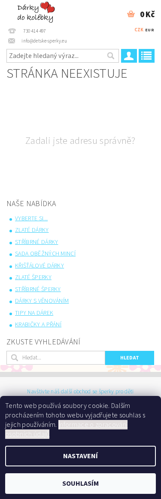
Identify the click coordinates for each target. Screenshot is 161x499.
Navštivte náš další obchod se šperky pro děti (80, 392)
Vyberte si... (31, 218)
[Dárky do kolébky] (37, 11)
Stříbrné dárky (36, 242)
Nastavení (80, 456)
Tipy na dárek (34, 313)
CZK (139, 30)
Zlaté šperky (33, 277)
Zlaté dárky (32, 230)
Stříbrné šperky (38, 289)
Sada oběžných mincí (45, 254)
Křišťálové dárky (39, 266)
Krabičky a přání (38, 324)
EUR (149, 30)
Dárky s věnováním (42, 301)
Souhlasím (80, 483)
